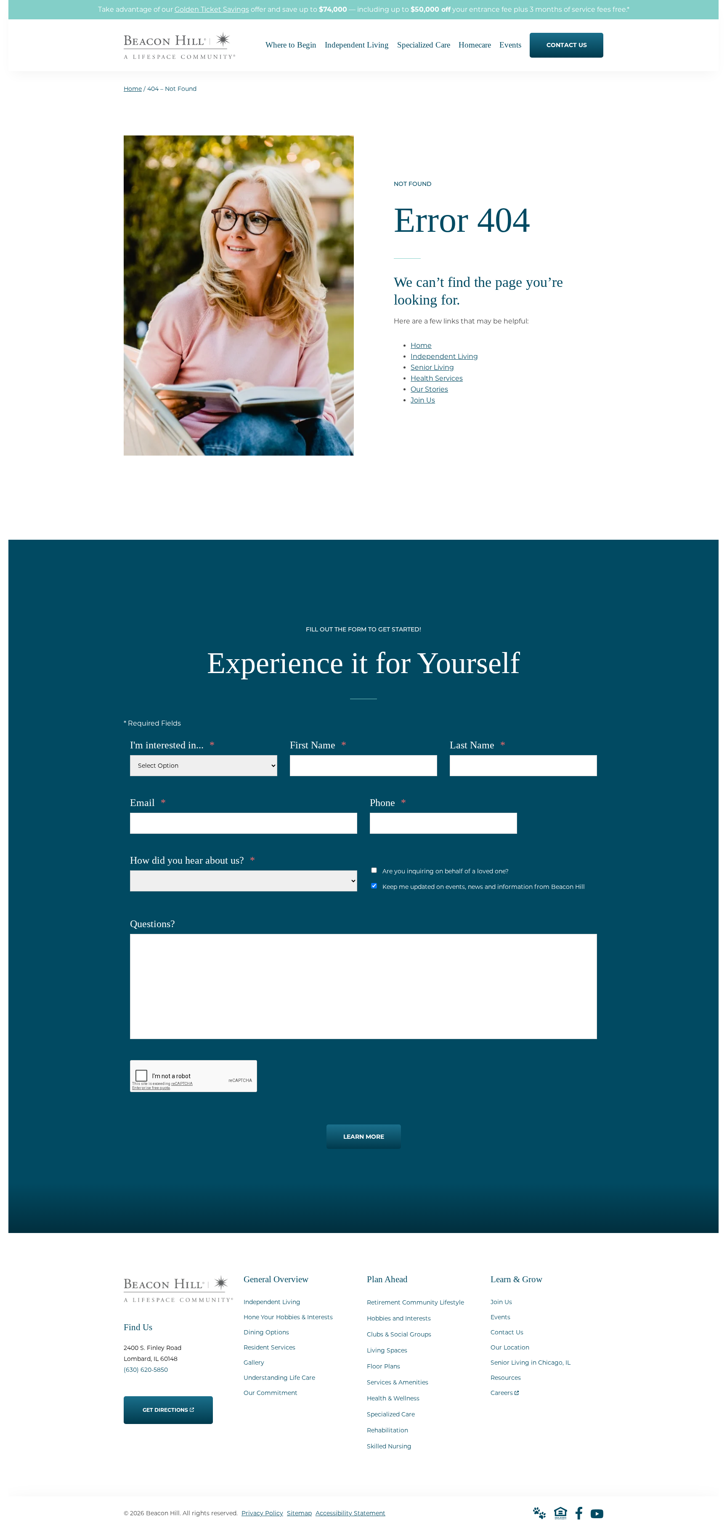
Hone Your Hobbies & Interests (288, 1317)
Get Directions (165, 1404)
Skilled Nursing (389, 1446)
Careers (505, 1391)
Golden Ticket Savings (212, 9)
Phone (388, 802)
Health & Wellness (393, 1398)
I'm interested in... (172, 745)
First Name (318, 745)
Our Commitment (270, 1393)
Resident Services (269, 1347)
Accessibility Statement (350, 1513)
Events (500, 1317)
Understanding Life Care (279, 1378)
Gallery (254, 1362)
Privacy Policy (262, 1513)
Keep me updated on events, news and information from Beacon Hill (483, 887)
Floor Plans (383, 1366)
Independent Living (444, 357)
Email (148, 802)
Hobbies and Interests (399, 1318)
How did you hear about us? (192, 860)
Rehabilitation (387, 1430)
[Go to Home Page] (179, 53)
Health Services (437, 378)
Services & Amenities (397, 1382)
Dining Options (266, 1332)
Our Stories (429, 389)
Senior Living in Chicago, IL (530, 1362)
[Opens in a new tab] (579, 1513)
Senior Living (432, 367)
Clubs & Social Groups (399, 1334)
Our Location (510, 1347)
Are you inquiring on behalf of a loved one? (445, 871)
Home (133, 89)
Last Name (477, 745)
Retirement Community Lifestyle (415, 1302)
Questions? (152, 923)
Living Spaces (387, 1350)
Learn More (363, 1136)
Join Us (423, 400)
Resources (506, 1378)
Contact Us (507, 1332)
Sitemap (299, 1513)
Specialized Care (391, 1414)
